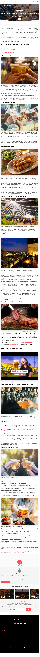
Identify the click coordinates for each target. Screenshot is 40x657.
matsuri (9, 37)
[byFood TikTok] (24, 620)
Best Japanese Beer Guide (8, 46)
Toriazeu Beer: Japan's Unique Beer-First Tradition (13, 48)
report (23, 552)
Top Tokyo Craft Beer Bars (8, 52)
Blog (4, 5)
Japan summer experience (22, 99)
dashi (30, 275)
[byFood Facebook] (14, 620)
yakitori (12, 183)
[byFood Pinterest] (22, 620)
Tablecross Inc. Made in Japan (24, 647)
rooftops (14, 89)
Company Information (19, 641)
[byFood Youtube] (20, 620)
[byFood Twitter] (16, 620)
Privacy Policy (19, 645)
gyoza (18, 185)
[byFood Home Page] (17, 2)
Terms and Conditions (19, 643)
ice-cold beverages (12, 96)
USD (20, 640)
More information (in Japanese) (27, 342)
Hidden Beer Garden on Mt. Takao (10, 50)
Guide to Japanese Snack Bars (9, 49)
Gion (2, 284)
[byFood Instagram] (18, 620)
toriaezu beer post (4, 430)
